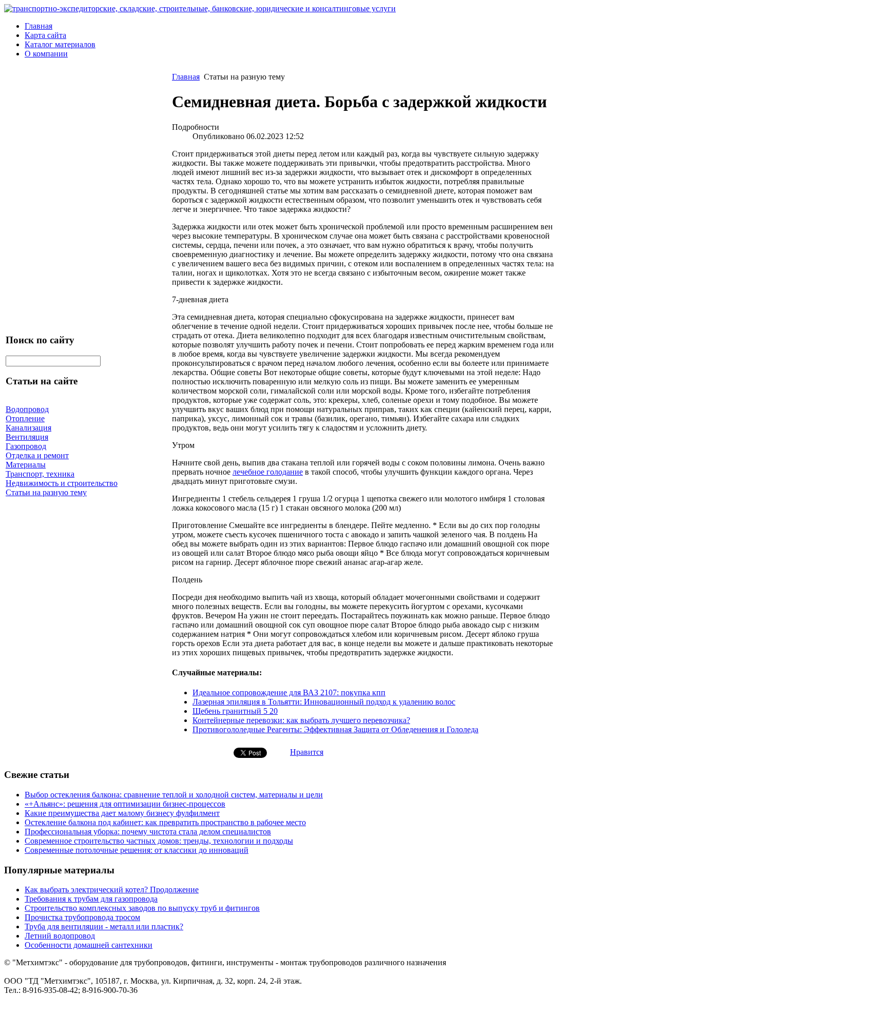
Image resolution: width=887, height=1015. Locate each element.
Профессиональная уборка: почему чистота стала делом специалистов (148, 831)
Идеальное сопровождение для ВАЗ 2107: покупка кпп (288, 692)
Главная (38, 26)
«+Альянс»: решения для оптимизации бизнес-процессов (125, 803)
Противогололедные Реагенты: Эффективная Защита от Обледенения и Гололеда (335, 729)
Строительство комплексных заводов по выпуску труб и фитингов (142, 908)
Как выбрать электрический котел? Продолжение (112, 889)
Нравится (306, 752)
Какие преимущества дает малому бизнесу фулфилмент (122, 813)
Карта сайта (45, 35)
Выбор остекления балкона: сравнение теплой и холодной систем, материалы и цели (174, 794)
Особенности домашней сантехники (88, 945)
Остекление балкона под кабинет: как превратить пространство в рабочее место (165, 822)
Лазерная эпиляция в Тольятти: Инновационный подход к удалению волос (323, 701)
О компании (46, 53)
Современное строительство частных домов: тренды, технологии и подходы (159, 840)
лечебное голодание (268, 471)
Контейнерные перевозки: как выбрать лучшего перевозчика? (301, 720)
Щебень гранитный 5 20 (235, 711)
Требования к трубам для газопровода (91, 898)
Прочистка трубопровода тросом (82, 917)
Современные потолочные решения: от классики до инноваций (136, 850)
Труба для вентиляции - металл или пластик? (104, 926)
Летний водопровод (60, 935)
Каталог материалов (60, 44)
